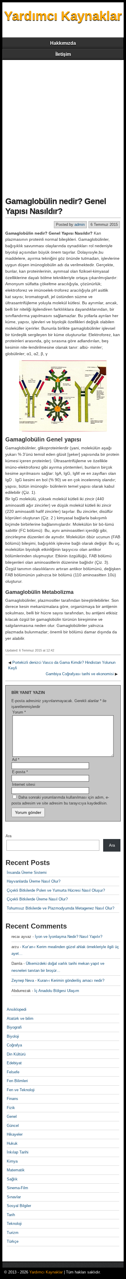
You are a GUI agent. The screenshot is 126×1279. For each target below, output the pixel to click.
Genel (12, 1116)
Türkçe (12, 1241)
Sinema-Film (17, 1188)
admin (79, 224)
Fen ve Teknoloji (21, 1090)
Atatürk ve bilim (20, 1018)
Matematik (16, 1170)
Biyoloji (13, 1036)
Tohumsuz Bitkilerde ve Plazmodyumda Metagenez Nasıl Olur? (60, 908)
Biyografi (14, 1027)
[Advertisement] (63, 126)
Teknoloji (14, 1223)
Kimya (12, 1161)
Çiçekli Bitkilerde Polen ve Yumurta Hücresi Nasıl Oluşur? (56, 890)
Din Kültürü (16, 1054)
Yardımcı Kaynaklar (63, 15)
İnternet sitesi (23, 784)
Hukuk (12, 1143)
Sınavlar (14, 1197)
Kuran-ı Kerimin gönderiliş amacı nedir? (71, 980)
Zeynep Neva (22, 980)
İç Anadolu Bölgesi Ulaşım (56, 991)
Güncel (13, 1125)
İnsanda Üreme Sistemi (27, 872)
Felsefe (13, 1072)
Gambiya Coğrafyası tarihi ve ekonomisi (80, 674)
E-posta (20, 772)
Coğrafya (14, 1045)
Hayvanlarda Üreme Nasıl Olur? (33, 881)
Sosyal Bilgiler (19, 1206)
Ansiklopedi (16, 1009)
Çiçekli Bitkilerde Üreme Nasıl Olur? (37, 899)
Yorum (19, 712)
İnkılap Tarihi (17, 1152)
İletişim (63, 54)
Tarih (11, 1215)
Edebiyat (14, 1063)
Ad (15, 759)
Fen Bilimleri (17, 1081)
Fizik (11, 1108)
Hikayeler (15, 1134)
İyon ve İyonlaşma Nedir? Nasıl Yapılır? (68, 936)
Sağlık (12, 1179)
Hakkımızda (63, 43)
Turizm (12, 1232)
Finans (12, 1098)
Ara (8, 836)
